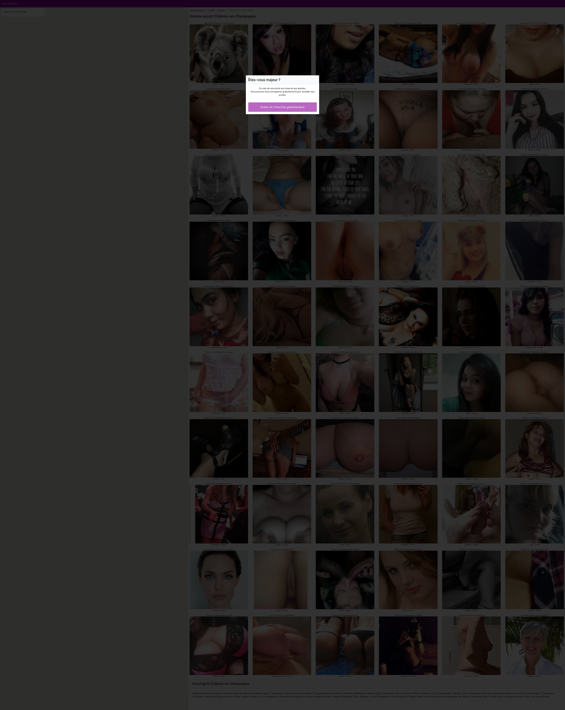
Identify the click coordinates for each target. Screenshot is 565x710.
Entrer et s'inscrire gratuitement (282, 107)
